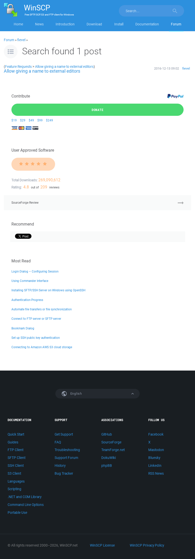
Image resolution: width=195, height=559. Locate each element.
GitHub (106, 434)
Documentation (147, 24)
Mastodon (156, 450)
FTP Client (15, 450)
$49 (31, 120)
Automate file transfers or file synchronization (41, 309)
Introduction (65, 24)
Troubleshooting (67, 450)
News (39, 24)
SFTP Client (16, 457)
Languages (16, 481)
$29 (22, 120)
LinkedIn (154, 465)
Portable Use (17, 512)
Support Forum (66, 457)
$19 (14, 120)
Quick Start (16, 434)
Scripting (14, 489)
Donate (98, 110)
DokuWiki (108, 457)
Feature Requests (18, 66)
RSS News (156, 473)
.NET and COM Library (24, 496)
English (75, 393)
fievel (21, 40)
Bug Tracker (64, 473)
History (60, 465)
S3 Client (14, 473)
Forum (176, 24)
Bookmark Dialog (22, 328)
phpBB (106, 465)
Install (118, 24)
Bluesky (154, 457)
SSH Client (16, 465)
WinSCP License (102, 545)
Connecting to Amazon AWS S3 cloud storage (41, 347)
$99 (40, 120)
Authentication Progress (27, 300)
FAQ (58, 442)
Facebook (156, 434)
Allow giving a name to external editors (64, 66)
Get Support (64, 434)
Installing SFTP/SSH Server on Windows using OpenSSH (48, 290)
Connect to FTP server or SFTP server (36, 319)
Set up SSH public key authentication (35, 338)
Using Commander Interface (29, 281)
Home (18, 24)
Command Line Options (26, 504)
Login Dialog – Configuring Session (34, 271)
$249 (49, 120)
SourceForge (111, 442)
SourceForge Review (25, 202)
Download (94, 24)
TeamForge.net (113, 450)
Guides (13, 442)
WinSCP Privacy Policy (147, 545)
